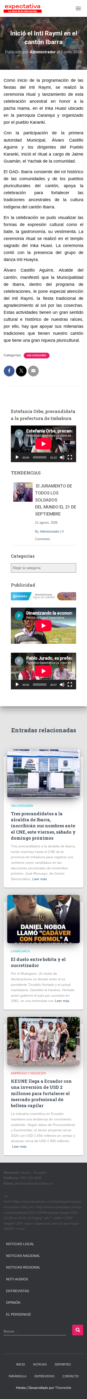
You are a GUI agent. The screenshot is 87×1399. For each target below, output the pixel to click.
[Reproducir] (17, 457)
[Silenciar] (62, 457)
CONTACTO (71, 1376)
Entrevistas (17, 1291)
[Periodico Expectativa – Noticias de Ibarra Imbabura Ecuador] (24, 8)
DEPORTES (63, 1364)
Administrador (49, 531)
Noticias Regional (23, 1267)
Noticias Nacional (23, 1256)
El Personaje (18, 1314)
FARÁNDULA (17, 1376)
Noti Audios (17, 1279)
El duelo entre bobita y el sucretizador (38, 962)
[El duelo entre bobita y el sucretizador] (43, 919)
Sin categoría (36, 355)
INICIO (20, 1364)
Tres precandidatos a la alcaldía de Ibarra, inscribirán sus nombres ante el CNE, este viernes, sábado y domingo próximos (43, 826)
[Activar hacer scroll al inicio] (77, 1389)
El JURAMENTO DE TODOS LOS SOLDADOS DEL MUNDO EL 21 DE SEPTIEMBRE (55, 499)
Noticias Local (20, 1244)
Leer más (39, 879)
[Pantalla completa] (69, 457)
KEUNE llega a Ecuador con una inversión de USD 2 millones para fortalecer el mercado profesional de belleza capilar (41, 1093)
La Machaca (20, 951)
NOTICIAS (40, 1364)
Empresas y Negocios (28, 1073)
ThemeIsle (63, 1388)
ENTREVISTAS (44, 1376)
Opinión (13, 1302)
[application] (43, 443)
